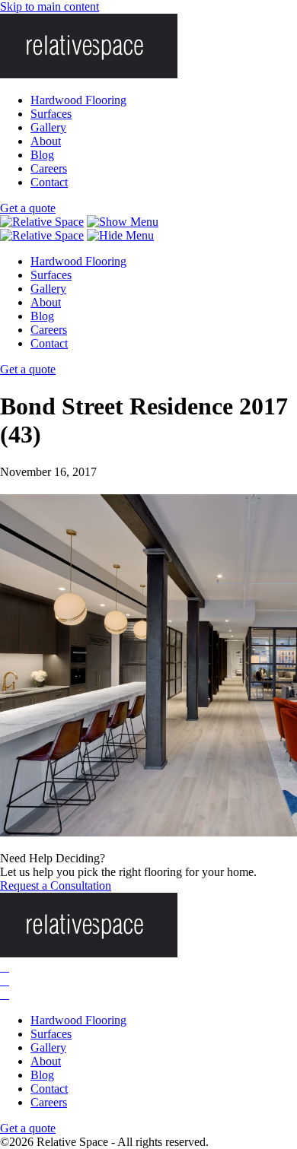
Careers (48, 168)
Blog (42, 154)
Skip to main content (49, 6)
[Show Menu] (122, 221)
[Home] (42, 221)
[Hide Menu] (120, 235)
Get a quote (28, 208)
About (45, 141)
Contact (49, 182)
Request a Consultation (55, 885)
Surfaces (51, 113)
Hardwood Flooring (78, 100)
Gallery (48, 127)
